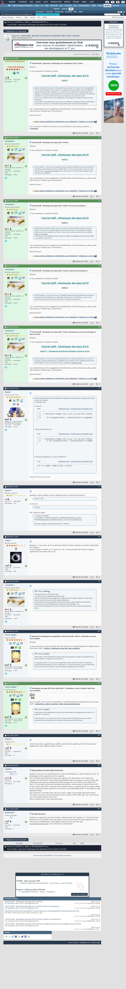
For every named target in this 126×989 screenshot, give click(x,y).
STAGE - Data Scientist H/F (28, 881)
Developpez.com (85, 942)
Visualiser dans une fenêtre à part (82, 409)
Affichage (95, 54)
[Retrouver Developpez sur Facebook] (124, 12)
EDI (75, 6)
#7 (99, 486)
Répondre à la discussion (16, 31)
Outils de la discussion (81, 54)
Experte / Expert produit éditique (30, 889)
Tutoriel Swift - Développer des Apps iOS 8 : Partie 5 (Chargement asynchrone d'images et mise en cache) (43, 924)
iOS (71, 9)
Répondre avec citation (81, 133)
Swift (80, 12)
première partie (77, 363)
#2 (99, 137)
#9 (99, 581)
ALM (46, 6)
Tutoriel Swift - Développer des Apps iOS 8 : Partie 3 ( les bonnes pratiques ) (32, 906)
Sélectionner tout (64, 409)
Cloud (37, 6)
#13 (99, 765)
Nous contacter (74, 942)
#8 (99, 536)
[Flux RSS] (119, 12)
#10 (99, 631)
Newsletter (55, 2)
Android (64, 9)
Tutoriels (22, 2)
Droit (84, 2)
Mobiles (107, 6)
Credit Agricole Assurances (34, 883)
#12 (99, 735)
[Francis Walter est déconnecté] (16, 656)
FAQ (31, 2)
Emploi (67, 2)
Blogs (38, 2)
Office (100, 6)
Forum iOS (49, 12)
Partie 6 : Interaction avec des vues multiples (62, 648)
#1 (99, 58)
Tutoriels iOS (59, 12)
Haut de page (95, 942)
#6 (99, 388)
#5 (99, 327)
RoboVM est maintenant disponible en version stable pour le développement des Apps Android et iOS (42, 911)
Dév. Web (68, 6)
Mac (75, 12)
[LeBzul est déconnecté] (16, 558)
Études (76, 2)
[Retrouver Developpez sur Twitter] (121, 12)
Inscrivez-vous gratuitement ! (47, 14)
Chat (45, 2)
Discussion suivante (62, 856)
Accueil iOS (40, 12)
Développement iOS (39, 22)
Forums (12, 2)
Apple (27, 22)
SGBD (94, 6)
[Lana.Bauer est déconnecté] (16, 158)
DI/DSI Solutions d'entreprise (22, 6)
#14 (99, 809)
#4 (99, 265)
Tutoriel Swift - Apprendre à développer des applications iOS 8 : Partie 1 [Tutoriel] (50, 36)
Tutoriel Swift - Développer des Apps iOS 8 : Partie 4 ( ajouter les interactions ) (33, 919)
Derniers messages (7, 17)
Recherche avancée (118, 17)
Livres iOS (68, 12)
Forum (9, 22)
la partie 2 (44, 234)
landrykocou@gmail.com (39, 824)
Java (61, 6)
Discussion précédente (44, 856)
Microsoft (54, 6)
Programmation (84, 6)
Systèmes (116, 6)
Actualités (19, 843)
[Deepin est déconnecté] (16, 412)
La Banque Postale (29, 892)
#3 (99, 200)
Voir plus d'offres (80, 894)
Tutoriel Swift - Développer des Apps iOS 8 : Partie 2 (23, 902)
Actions (18, 17)
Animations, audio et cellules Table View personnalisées (57, 704)
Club (91, 2)
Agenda (32, 17)
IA (42, 6)
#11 (99, 683)
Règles (45, 17)
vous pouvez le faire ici (52, 171)
